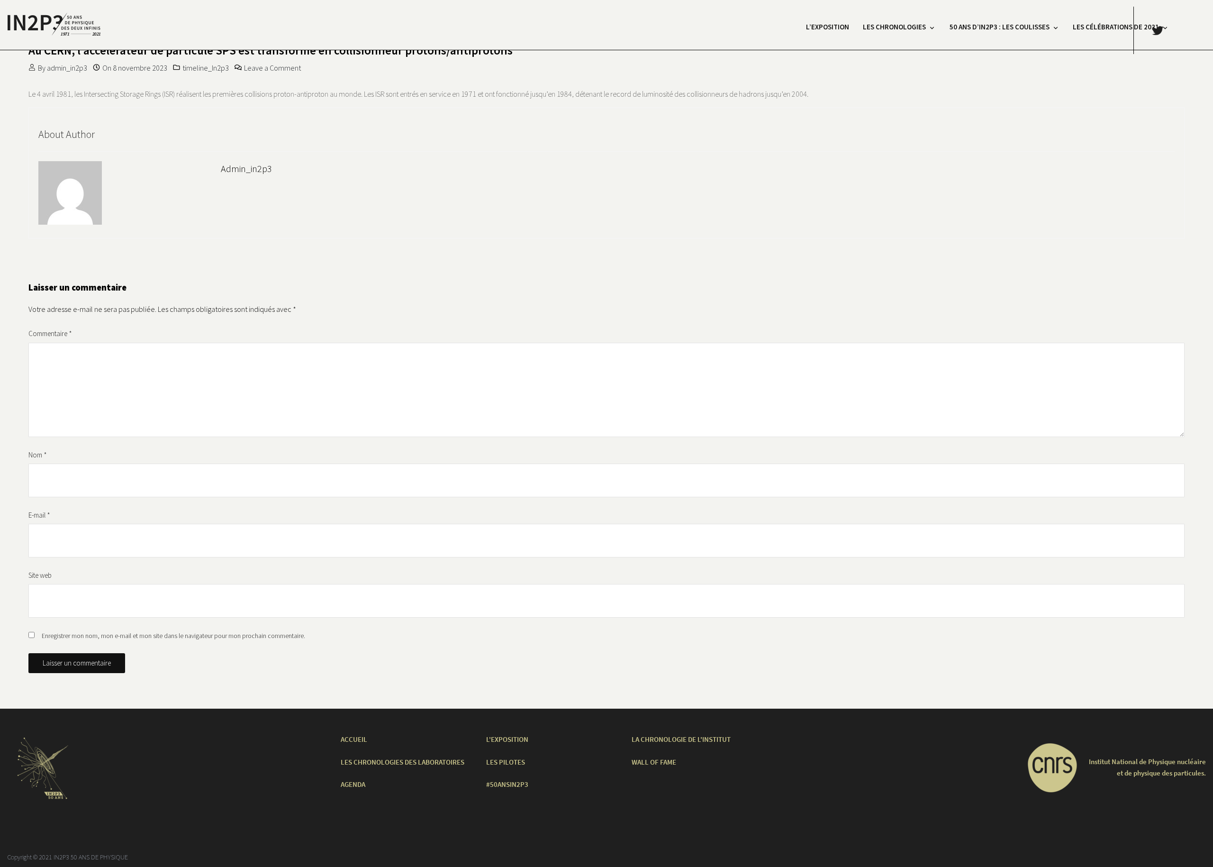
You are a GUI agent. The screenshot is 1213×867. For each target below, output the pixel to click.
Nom (37, 454)
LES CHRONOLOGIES (894, 26)
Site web (40, 575)
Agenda (353, 784)
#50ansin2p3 (507, 784)
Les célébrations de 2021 (1116, 26)
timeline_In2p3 (205, 68)
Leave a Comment (272, 68)
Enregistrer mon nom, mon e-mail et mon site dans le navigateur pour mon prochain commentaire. (173, 635)
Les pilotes (505, 762)
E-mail (39, 515)
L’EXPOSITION (827, 26)
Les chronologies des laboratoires (402, 762)
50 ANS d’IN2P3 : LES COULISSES (1000, 26)
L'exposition (507, 739)
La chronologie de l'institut (681, 739)
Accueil (354, 739)
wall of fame (654, 762)
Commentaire (50, 333)
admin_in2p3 (67, 68)
